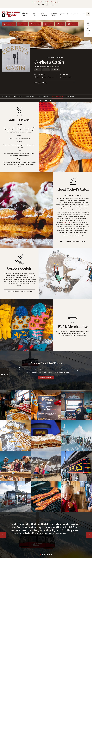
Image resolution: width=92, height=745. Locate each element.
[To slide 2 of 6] (89, 535)
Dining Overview (40, 82)
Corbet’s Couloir (35, 368)
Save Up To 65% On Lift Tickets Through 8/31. (46, 2)
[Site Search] (88, 14)
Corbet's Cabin (59, 57)
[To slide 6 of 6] (3, 535)
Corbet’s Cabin (66, 222)
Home (48, 57)
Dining (52, 57)
